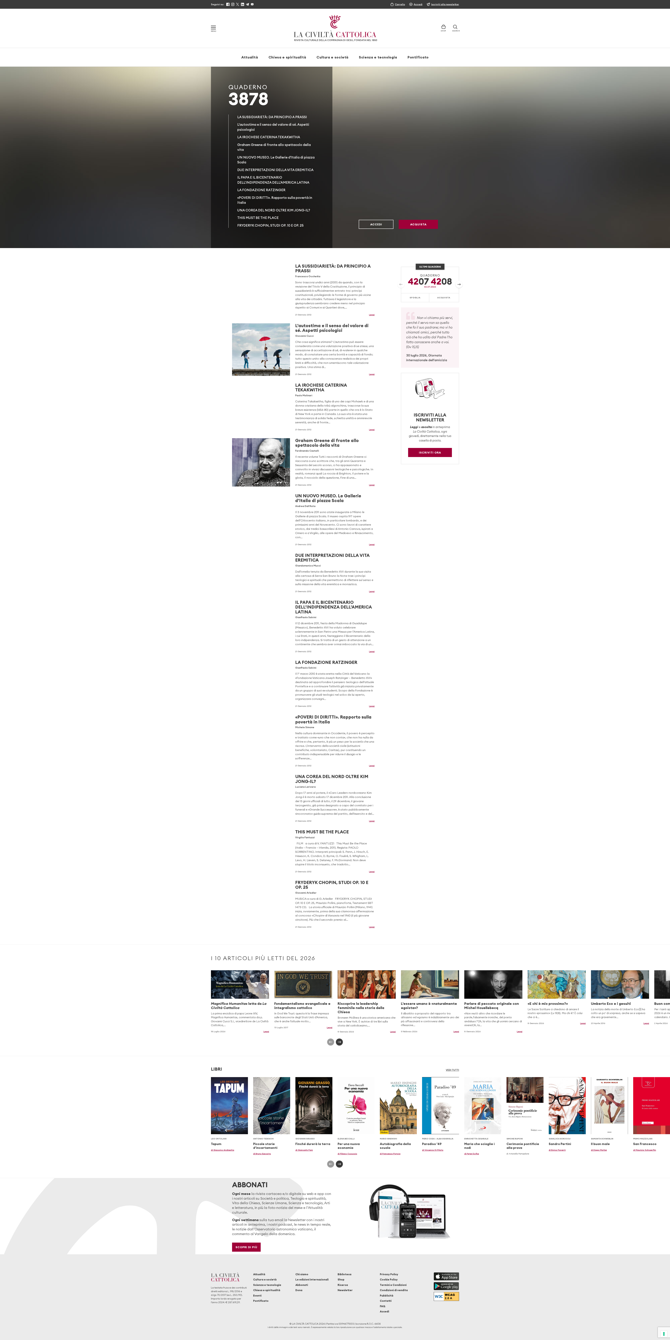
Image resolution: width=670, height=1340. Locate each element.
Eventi (257, 1295)
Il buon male (600, 1144)
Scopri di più (246, 1247)
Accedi (376, 224)
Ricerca (343, 1285)
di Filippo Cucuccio (347, 1153)
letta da (238, 1005)
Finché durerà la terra (312, 1144)
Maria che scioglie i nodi (479, 1146)
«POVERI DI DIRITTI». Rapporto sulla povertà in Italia (333, 719)
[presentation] (400, 284)
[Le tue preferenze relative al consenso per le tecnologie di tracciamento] (664, 1334)
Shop (341, 1279)
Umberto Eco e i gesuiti (611, 1003)
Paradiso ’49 (432, 1144)
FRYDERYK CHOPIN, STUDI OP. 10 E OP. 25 (270, 225)
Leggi (372, 314)
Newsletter (345, 1290)
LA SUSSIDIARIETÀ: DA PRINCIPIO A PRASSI (272, 117)
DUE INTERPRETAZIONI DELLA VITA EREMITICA (275, 170)
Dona (298, 1290)
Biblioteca (344, 1274)
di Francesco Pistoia (390, 1153)
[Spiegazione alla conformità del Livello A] (446, 1296)
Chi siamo (301, 1274)
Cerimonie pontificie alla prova (523, 1146)
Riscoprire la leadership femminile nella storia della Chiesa (361, 1007)
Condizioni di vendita (394, 1290)
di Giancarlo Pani (304, 1150)
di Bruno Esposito (262, 1153)
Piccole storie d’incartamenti (265, 1146)
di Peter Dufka (471, 1153)
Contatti (386, 1300)
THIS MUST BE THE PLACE (258, 218)
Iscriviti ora (430, 452)
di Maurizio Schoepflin (644, 1150)
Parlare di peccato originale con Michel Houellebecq (491, 1005)
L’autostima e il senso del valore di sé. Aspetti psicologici (331, 328)
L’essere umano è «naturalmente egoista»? (429, 1005)
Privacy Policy (389, 1274)
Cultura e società (332, 57)
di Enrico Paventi (557, 1150)
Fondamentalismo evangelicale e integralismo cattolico (302, 1005)
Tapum (216, 1144)
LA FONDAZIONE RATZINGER (261, 190)
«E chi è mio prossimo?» (548, 1003)
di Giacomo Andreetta (222, 1150)
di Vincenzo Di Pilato (432, 1150)
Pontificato (418, 57)
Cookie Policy (389, 1279)
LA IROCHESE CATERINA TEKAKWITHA (268, 137)
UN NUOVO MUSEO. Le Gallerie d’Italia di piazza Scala (328, 498)
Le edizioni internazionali (312, 1279)
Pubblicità (386, 1295)
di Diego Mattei (599, 1150)
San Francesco (644, 1144)
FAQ (382, 1306)
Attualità (249, 57)
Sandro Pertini (560, 1144)
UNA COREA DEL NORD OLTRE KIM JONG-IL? (273, 210)
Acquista (418, 224)
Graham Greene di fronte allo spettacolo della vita (327, 443)
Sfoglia (415, 297)
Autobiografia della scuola (395, 1146)
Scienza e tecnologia (378, 57)
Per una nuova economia (349, 1146)
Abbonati (301, 1285)
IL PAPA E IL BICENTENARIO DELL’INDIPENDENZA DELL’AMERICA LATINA (333, 607)
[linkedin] (242, 4)
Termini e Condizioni (393, 1285)
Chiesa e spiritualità (287, 57)
